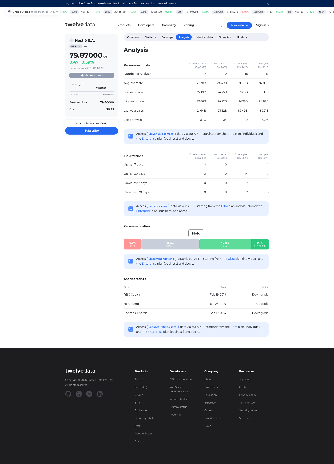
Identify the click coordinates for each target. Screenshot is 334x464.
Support (244, 379)
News (207, 425)
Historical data (203, 37)
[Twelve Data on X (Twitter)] (79, 393)
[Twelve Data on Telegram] (89, 393)
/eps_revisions (158, 206)
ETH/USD (214, 12)
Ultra (230, 133)
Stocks (139, 379)
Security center (248, 410)
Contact (244, 387)
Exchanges (141, 410)
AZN (176, 12)
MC (286, 12)
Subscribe (92, 130)
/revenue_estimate (161, 133)
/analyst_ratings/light (163, 327)
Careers (209, 410)
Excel (138, 425)
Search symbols (144, 418)
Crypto (139, 395)
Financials (224, 37)
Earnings (167, 37)
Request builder (179, 399)
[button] (268, 3)
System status (178, 407)
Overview (133, 37)
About (208, 379)
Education (210, 395)
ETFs (138, 402)
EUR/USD (254, 12)
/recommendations (161, 258)
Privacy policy (247, 395)
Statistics (150, 37)
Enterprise (149, 138)
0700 (70, 12)
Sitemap (244, 418)
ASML (140, 12)
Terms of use (247, 402)
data (80, 24)
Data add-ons (165, 3)
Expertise (210, 402)
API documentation (181, 379)
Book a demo (239, 25)
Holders (242, 37)
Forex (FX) (141, 387)
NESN (318, 12)
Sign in (261, 25)
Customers (211, 387)
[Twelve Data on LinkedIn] (100, 393)
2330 (104, 12)
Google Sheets (144, 433)
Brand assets (212, 418)
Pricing (139, 441)
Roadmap (175, 414)
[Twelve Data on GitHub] (68, 393)
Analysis (184, 37)
